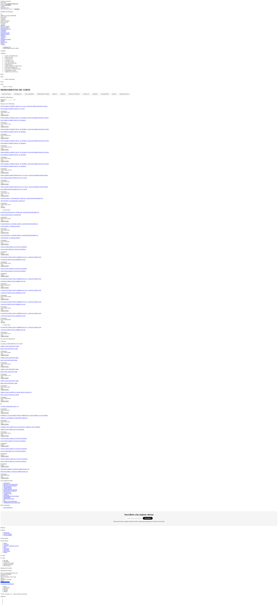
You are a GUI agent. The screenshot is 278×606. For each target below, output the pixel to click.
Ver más (3, 207)
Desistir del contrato (5, 582)
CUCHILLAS (86, 94)
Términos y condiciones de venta (11, 545)
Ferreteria (3, 40)
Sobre (4, 547)
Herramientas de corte (6, 29)
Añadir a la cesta (4, 115)
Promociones (6, 532)
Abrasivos (3, 25)
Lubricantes (3, 31)
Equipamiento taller (5, 32)
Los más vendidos (7, 535)
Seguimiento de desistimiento (7, 583)
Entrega (5, 543)
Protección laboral (5, 27)
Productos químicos (5, 34)
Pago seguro (6, 548)
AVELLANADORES (29, 94)
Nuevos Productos (7, 534)
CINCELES (62, 94)
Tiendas (5, 552)
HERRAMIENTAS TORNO (43, 94)
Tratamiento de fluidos (6, 39)
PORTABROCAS (17, 94)
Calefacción (3, 36)
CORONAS (95, 94)
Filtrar (2, 101)
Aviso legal (6, 544)
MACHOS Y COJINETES (74, 94)
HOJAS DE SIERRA (6, 94)
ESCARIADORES (105, 94)
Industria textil (4, 42)
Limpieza (3, 38)
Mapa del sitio (6, 551)
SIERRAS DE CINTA (124, 94)
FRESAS (114, 94)
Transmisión (3, 30)
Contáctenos (6, 549)
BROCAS (55, 94)
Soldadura (3, 35)
